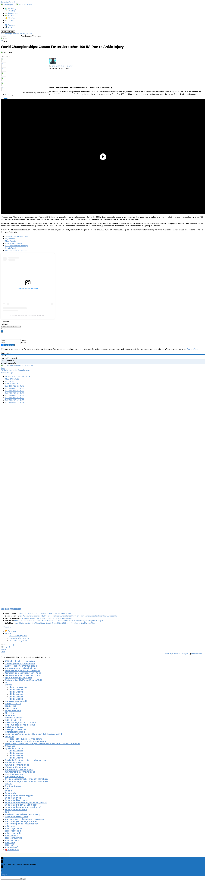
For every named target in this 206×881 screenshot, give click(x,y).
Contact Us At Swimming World (16, 701)
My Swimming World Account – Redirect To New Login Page (25, 760)
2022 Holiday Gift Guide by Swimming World (20, 664)
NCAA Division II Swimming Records (17, 765)
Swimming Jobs (10, 793)
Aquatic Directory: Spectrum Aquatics (18, 678)
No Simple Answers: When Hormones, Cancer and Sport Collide (46, 618)
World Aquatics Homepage (16, 250)
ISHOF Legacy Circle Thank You (15, 730)
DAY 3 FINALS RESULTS (14, 390)
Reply (4, 874)
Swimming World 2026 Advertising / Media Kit (21, 795)
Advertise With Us (196, 654)
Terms (7, 812)
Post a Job (8, 784)
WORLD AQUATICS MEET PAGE (17, 376)
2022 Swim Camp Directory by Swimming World (21, 668)
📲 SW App (9, 27)
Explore (8, 633)
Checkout (8, 685)
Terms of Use (192, 349)
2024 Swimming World (18, 636)
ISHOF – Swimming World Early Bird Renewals (20, 722)
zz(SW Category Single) (13, 831)
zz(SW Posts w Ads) (11, 836)
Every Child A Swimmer (13, 711)
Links (3, 651)
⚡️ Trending (10, 11)
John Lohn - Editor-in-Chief (62, 66)
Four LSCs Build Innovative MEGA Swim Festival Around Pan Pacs (45, 613)
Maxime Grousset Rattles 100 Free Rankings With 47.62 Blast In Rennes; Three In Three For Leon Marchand (42, 744)
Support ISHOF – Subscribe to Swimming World (25, 739)
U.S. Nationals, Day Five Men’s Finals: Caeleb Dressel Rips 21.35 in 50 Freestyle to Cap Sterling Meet (55, 623)
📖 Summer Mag (12, 13)
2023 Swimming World (18, 640)
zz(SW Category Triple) (13, 833)
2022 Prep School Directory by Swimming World (21, 666)
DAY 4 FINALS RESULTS (14, 393)
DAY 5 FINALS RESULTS (14, 395)
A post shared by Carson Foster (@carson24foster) (27, 315)
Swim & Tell (9, 791)
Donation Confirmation (13, 704)
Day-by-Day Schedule (13, 243)
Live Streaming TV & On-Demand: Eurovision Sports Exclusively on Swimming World (34, 734)
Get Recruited (10, 715)
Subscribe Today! (8, 2)
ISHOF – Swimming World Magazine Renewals (20, 725)
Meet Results (10, 241)
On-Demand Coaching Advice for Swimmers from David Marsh (26, 779)
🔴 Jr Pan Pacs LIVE (12, 850)
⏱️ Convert (9, 20)
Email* (23, 342)
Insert (23, 879)
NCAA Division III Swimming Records (17, 767)
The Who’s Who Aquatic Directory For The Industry (22, 814)
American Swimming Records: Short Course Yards (22, 675)
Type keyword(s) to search (31, 36)
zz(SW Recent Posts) (12, 840)
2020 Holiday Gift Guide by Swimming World (20, 661)
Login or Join (9, 737)
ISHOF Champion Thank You (14, 727)
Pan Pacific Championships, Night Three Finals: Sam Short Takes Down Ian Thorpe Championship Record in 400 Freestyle (68, 616)
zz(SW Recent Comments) (14, 838)
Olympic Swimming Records (14, 777)
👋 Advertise (10, 18)
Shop (7, 788)
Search (3, 649)
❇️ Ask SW (9, 15)
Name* (24, 340)
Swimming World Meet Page (16, 236)
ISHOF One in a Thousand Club (15, 732)
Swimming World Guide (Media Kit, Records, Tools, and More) (26, 803)
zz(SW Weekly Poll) (11, 847)
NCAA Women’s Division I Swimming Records (20, 772)
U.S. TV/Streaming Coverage (16, 245)
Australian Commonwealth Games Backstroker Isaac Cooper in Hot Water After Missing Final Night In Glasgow (58, 620)
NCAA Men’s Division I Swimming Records (19, 770)
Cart (6, 682)
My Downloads (10, 746)
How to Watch (10, 248)
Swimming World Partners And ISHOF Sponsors (21, 805)
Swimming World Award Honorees (16, 800)
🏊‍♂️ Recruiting (10, 8)
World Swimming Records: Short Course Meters (21, 824)
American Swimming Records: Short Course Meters (23, 673)
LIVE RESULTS (11, 381)
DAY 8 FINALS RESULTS (14, 402)
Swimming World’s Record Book (16, 810)
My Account (9, 25)
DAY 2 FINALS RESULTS (14, 388)
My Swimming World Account (15, 748)
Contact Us (167, 654)
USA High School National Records (16, 817)
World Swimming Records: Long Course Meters (21, 821)
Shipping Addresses (16, 689)
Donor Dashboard (11, 708)
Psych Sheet (10, 238)
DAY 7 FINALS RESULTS (14, 400)
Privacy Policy (186, 654)
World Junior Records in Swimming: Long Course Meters (24, 819)
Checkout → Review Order (18, 687)
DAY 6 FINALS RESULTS (14, 398)
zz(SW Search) (10, 843)
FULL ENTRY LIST (12, 383)
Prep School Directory (13, 786)
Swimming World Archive (19, 638)
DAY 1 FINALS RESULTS (14, 386)
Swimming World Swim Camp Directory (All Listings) (23, 807)
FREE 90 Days (9, 713)
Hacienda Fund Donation (13, 718)
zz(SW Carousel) (10, 826)
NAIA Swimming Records (13, 762)
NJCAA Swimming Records (14, 774)
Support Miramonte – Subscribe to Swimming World (27, 741)
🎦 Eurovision (10, 631)
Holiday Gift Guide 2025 (13, 720)
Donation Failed (10, 706)
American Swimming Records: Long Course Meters (22, 671)
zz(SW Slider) (9, 845)
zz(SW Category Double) (13, 828)
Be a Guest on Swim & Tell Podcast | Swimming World (23, 680)
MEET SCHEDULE (12, 379)
